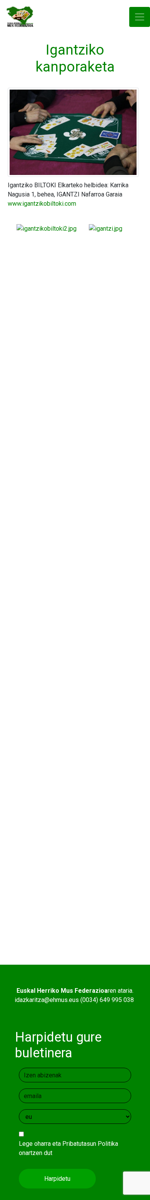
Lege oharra (35, 1143)
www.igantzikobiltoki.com (42, 203)
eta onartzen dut (68, 1148)
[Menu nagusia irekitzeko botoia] (139, 17)
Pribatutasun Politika (90, 1143)
